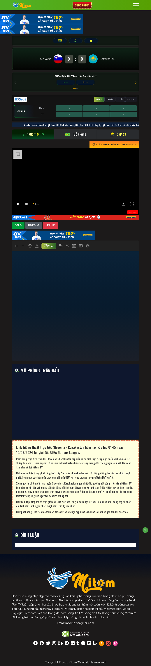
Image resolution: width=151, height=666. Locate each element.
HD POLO (33, 225)
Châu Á (99, 99)
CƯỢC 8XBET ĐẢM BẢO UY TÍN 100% (116, 144)
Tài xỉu (120, 99)
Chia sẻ (121, 134)
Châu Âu (110, 99)
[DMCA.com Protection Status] (75, 634)
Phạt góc (131, 99)
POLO (18, 225)
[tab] (33, 134)
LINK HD (50, 225)
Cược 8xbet (82, 5)
